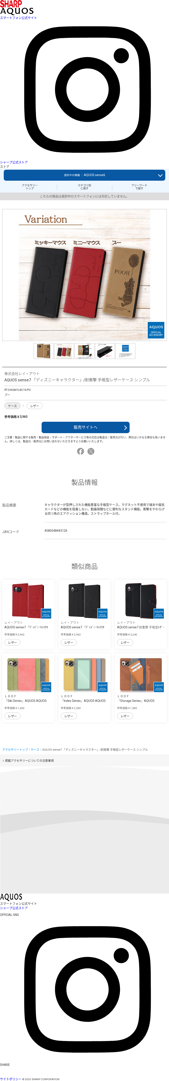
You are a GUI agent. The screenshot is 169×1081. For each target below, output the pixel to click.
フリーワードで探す (139, 187)
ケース (12, 406)
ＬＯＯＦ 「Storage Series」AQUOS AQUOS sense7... (135, 700)
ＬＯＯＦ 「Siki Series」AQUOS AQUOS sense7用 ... (25, 700)
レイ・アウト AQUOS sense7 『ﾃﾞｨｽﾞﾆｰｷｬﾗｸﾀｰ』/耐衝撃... (26, 627)
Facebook (81, 451)
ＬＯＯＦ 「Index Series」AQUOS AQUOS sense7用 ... (83, 700)
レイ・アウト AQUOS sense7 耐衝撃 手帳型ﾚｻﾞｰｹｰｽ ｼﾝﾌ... (140, 627)
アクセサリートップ (30, 187)
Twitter (91, 451)
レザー (34, 406)
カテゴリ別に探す (84, 187)
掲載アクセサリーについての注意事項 (29, 760)
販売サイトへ (85, 427)
